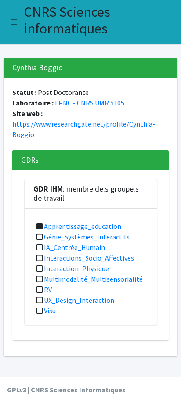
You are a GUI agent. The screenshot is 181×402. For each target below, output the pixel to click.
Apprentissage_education (82, 226)
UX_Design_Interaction (79, 300)
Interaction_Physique (76, 268)
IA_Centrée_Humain (74, 247)
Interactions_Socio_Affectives (89, 258)
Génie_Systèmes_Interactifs (87, 236)
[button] (14, 22)
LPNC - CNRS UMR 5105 (89, 102)
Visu (50, 310)
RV (48, 289)
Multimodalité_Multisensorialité (93, 279)
